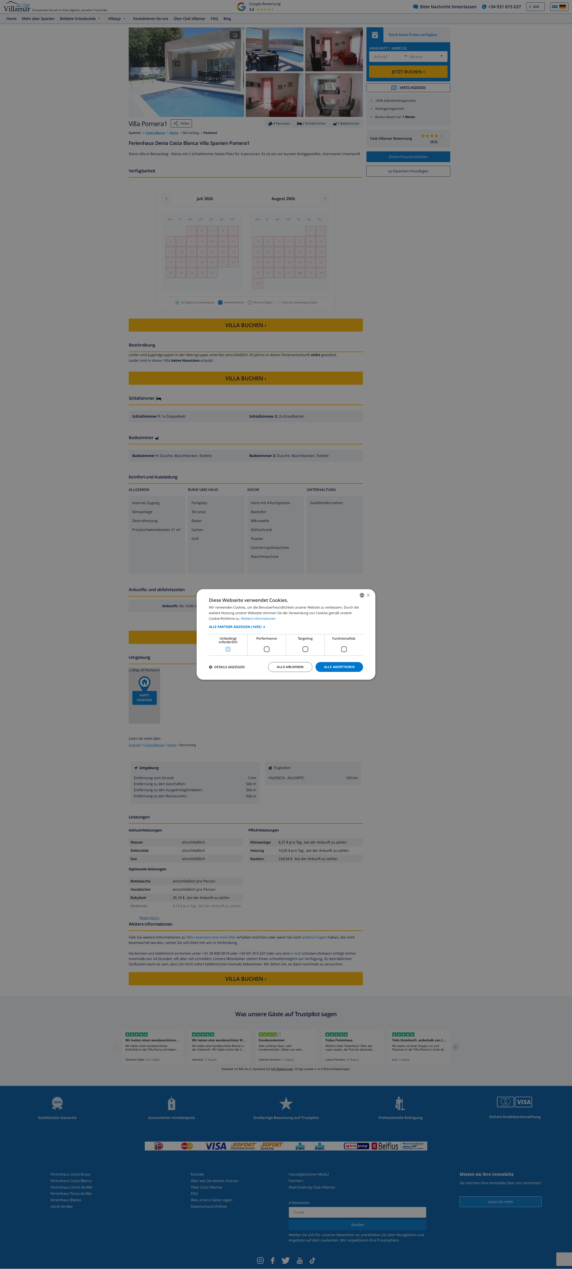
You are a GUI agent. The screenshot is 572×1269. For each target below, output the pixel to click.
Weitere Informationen (258, 618)
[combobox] (362, 595)
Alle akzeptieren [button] (339, 667)
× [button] (368, 595)
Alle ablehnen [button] (290, 667)
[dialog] (286, 634)
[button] (286, 627)
